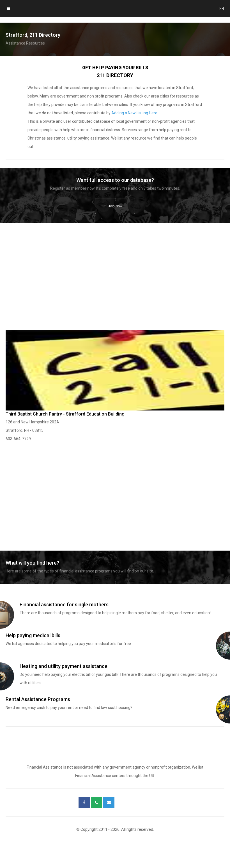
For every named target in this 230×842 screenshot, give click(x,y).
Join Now (115, 206)
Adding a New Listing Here (134, 113)
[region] (115, 276)
